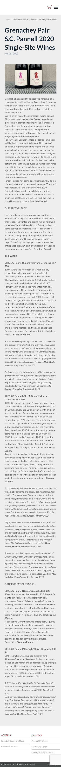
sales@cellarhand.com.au (43, 752)
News (8, 19)
